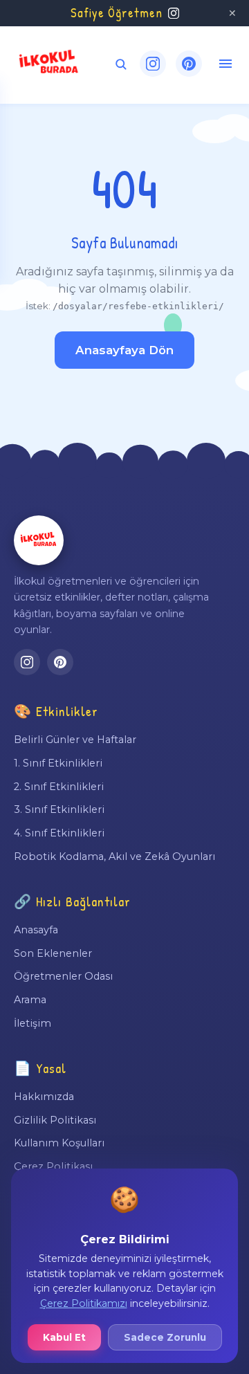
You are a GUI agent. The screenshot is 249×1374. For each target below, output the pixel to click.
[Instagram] (153, 64)
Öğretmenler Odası (63, 976)
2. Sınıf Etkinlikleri (59, 786)
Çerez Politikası (53, 1166)
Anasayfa (36, 930)
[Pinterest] (189, 64)
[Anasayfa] (39, 540)
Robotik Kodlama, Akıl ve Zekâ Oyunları (114, 856)
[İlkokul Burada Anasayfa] (49, 63)
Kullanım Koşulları (59, 1143)
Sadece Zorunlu (165, 1337)
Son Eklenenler (53, 953)
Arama (30, 999)
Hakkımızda (44, 1096)
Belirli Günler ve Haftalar (75, 739)
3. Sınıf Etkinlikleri (59, 809)
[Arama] (120, 64)
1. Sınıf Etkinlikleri (58, 763)
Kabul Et (64, 1337)
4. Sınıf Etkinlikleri (59, 833)
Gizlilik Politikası (55, 1120)
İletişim (32, 1023)
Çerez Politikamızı (83, 1303)
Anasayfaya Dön (124, 350)
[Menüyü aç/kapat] (225, 63)
